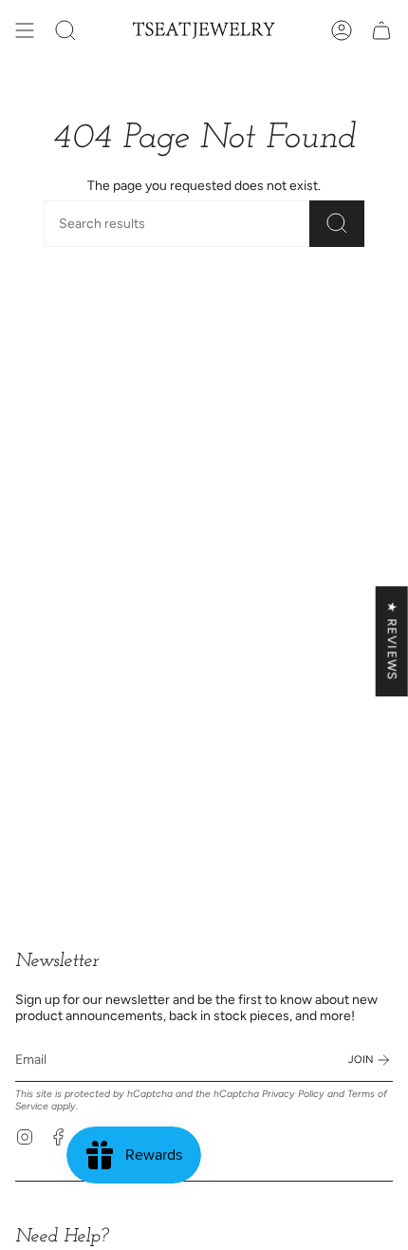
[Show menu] (25, 30)
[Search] (336, 223)
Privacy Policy (293, 1094)
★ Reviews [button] (392, 641)
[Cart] (381, 30)
